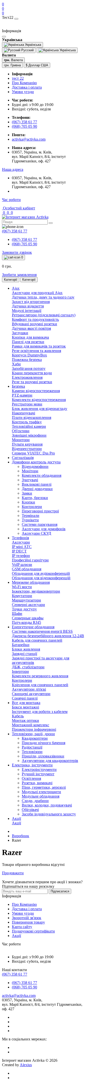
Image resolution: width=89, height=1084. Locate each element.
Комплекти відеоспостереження (39, 400)
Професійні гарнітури (30, 560)
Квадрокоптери (35, 738)
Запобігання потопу (28, 368)
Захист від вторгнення (31, 302)
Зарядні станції (24, 654)
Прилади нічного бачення (43, 743)
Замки (27, 493)
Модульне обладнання (40, 796)
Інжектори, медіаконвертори (36, 591)
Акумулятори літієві (29, 689)
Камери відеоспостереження (36, 391)
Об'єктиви (20, 431)
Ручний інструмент (38, 774)
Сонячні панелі (25, 698)
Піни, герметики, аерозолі (44, 787)
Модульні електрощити (41, 792)
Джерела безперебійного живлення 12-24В (48, 636)
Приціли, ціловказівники (43, 756)
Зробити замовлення (19, 275)
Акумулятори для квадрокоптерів (50, 760)
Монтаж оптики (25, 720)
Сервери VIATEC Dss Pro (33, 453)
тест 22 (18, 78)
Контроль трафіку (27, 422)
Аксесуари (21, 542)
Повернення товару (28, 922)
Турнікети (30, 520)
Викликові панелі (36, 484)
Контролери (32, 506)
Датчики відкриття (28, 306)
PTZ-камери (22, 395)
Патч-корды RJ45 (26, 622)
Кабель (18, 716)
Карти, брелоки (35, 498)
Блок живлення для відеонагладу (39, 408)
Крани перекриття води (32, 373)
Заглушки (20, 333)
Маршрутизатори (26, 600)
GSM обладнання (26, 569)
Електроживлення (27, 377)
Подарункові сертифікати (33, 931)
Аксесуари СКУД (36, 533)
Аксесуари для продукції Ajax (37, 293)
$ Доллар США (37, 65)
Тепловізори (32, 752)
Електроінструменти (39, 769)
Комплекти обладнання (41, 475)
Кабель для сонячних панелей (37, 640)
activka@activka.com (28, 139)
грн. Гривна (12, 65)
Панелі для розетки (28, 342)
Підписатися (60, 891)
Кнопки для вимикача (30, 337)
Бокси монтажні (25, 707)
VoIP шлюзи (22, 564)
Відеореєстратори (27, 449)
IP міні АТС (22, 547)
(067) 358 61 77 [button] (14, 974)
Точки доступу (24, 609)
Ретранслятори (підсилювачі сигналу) (43, 315)
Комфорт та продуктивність (35, 319)
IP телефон (21, 556)
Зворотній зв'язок (26, 918)
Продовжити (13, 873)
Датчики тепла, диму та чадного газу (43, 297)
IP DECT (19, 551)
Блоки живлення (26, 649)
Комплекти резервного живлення (40, 676)
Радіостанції (32, 747)
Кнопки (28, 502)
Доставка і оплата (27, 87)
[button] (12, 169)
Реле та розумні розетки (32, 382)
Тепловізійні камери (29, 426)
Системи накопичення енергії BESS (42, 631)
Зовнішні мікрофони (29, 435)
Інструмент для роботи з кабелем (39, 711)
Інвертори (20, 671)
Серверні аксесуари (28, 605)
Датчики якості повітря (31, 328)
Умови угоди (23, 92)
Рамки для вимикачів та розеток (39, 346)
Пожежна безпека (27, 359)
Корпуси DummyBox (29, 355)
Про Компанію (24, 83)
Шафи (17, 613)
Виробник (20, 836)
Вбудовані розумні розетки (34, 324)
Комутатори (22, 596)
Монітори (30, 471)
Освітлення (31, 778)
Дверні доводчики (37, 489)
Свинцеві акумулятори (31, 694)
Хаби (16, 364)
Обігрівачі (30, 809)
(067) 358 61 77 (24, 122)
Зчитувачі (30, 480)
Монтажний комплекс (30, 725)
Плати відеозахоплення (31, 417)
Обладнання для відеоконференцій (41, 578)
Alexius (26, 1065)
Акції (16, 823)
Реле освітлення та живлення (36, 351)
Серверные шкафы (28, 618)
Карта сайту (22, 927)
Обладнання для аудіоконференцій (41, 573)
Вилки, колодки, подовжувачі (47, 805)
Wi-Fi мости (22, 587)
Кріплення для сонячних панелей (40, 685)
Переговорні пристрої (40, 511)
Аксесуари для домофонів (44, 529)
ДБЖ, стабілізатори (28, 667)
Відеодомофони (35, 466)
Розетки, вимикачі (37, 783)
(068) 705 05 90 (24, 126)
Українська (67, 50)
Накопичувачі (23, 413)
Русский (27, 50)
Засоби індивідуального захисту (49, 814)
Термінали (30, 515)
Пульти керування (27, 444)
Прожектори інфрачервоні (34, 729)
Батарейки (20, 645)
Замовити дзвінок (17, 252)
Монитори (21, 440)
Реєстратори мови (27, 404)
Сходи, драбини (35, 801)
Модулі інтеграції (26, 310)
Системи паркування (39, 524)
